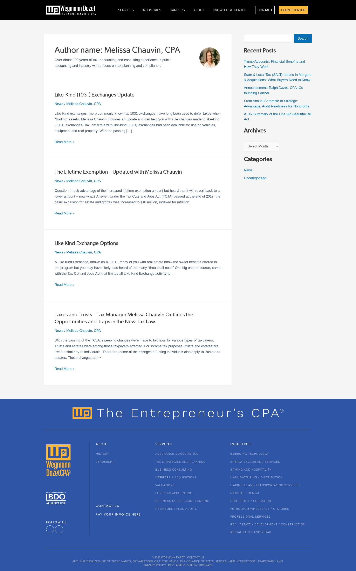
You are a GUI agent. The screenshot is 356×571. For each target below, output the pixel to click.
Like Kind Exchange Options (86, 243)
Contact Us (195, 557)
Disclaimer (176, 565)
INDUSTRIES (151, 10)
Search (302, 38)
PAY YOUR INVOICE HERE (118, 514)
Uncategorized (255, 178)
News (59, 104)
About (198, 10)
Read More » (64, 141)
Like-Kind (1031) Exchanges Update (95, 95)
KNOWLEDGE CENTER (230, 10)
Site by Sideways (200, 565)
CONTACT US (107, 506)
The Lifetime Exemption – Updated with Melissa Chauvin (118, 172)
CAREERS (177, 10)
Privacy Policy (154, 565)
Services (126, 10)
